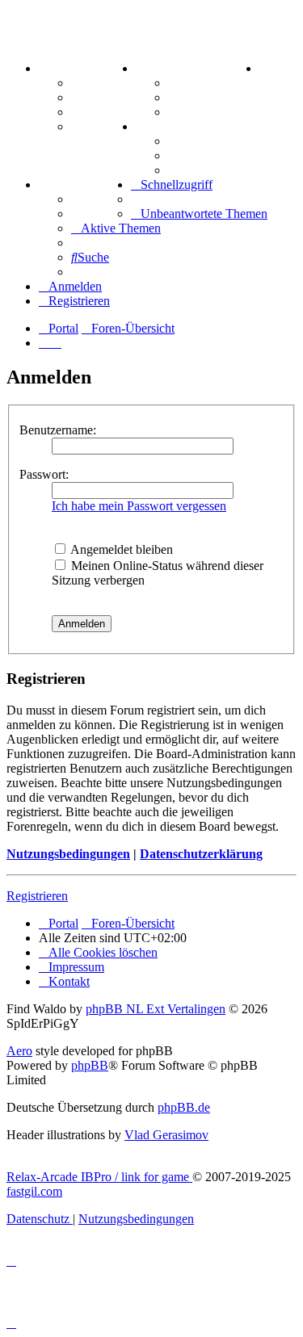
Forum (90, 83)
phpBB (89, 1065)
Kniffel (186, 141)
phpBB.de (184, 1107)
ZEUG (154, 68)
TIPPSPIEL (73, 184)
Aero (19, 1051)
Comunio (96, 213)
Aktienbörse (201, 83)
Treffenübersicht (213, 97)
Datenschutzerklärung (201, 854)
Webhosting (103, 97)
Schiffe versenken (216, 170)
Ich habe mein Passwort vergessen (139, 506)
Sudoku (189, 155)
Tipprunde (101, 199)
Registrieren (37, 896)
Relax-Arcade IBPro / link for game (99, 1177)
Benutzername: (57, 430)
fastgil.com (34, 1191)
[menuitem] (262, 68)
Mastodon (98, 126)
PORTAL (65, 68)
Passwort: (44, 474)
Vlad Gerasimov (166, 1135)
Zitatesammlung (212, 112)
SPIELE (159, 126)
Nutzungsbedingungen (68, 854)
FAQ (84, 112)
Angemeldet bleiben (120, 549)
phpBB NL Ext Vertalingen (155, 1009)
